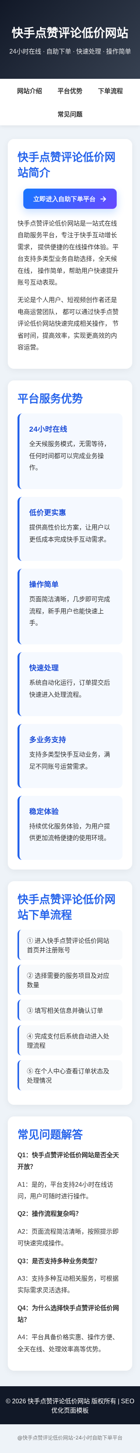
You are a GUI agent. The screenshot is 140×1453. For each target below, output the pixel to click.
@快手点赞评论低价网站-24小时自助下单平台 (70, 1437)
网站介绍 (29, 91)
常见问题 (70, 114)
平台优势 (70, 91)
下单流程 (110, 91)
